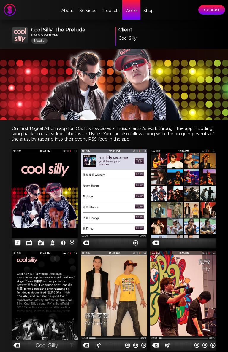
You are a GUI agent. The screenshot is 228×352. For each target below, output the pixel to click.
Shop (148, 10)
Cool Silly (127, 38)
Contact (212, 9)
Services (87, 10)
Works (131, 10)
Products (110, 10)
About (67, 10)
